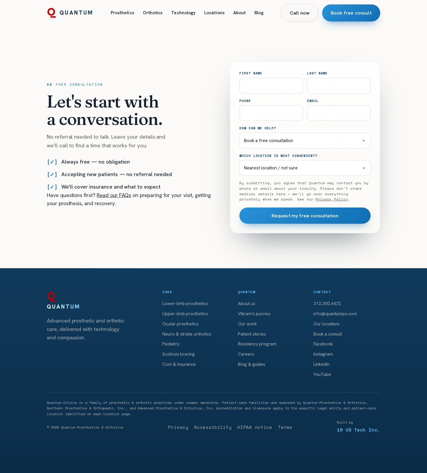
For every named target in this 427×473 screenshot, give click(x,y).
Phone (245, 100)
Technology (183, 13)
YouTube (322, 374)
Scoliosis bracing (178, 354)
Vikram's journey (254, 314)
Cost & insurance (179, 364)
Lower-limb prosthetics (185, 303)
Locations (214, 13)
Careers (246, 354)
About (239, 13)
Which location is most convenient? (278, 155)
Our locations (326, 324)
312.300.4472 (327, 303)
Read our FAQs (114, 195)
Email (312, 100)
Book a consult (327, 334)
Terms (285, 427)
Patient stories (252, 334)
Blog (258, 13)
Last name (317, 73)
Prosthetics (122, 13)
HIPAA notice (254, 427)
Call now (300, 13)
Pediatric (171, 344)
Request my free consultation (305, 215)
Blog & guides (251, 364)
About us (246, 303)
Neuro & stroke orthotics (186, 334)
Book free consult (351, 13)
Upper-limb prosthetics (185, 314)
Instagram (323, 354)
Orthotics (153, 13)
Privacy (178, 427)
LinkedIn (321, 364)
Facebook (323, 344)
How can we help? (257, 128)
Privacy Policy (331, 199)
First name (250, 73)
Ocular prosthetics (180, 324)
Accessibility (213, 427)
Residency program (257, 344)
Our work (247, 324)
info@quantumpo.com (335, 314)
